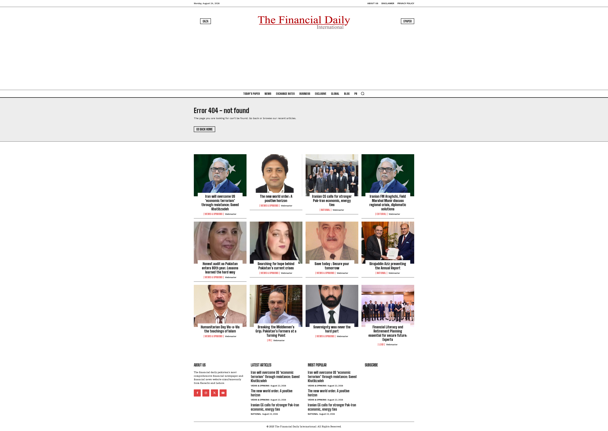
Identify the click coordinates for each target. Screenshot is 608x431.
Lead (381, 344)
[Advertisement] (304, 60)
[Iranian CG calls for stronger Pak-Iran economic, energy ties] (332, 175)
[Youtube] (223, 392)
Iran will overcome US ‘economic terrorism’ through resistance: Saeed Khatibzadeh (220, 202)
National (325, 210)
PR (269, 340)
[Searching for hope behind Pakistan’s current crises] (276, 243)
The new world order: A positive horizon (276, 198)
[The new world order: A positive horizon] (276, 175)
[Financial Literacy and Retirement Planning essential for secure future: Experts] (387, 306)
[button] (362, 93)
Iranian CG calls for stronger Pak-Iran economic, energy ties (332, 200)
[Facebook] (197, 392)
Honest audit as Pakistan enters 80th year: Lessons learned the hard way (220, 268)
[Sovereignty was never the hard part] (332, 306)
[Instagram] (205, 392)
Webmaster (230, 214)
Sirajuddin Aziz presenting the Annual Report (387, 266)
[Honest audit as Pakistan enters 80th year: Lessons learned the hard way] (220, 243)
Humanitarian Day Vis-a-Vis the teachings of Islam (220, 329)
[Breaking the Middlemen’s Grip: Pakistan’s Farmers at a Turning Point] (276, 306)
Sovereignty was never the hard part (332, 329)
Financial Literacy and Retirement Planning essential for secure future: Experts (387, 333)
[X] (214, 392)
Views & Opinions (213, 214)
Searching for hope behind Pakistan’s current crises (276, 266)
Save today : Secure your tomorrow (332, 266)
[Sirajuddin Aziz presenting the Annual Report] (387, 243)
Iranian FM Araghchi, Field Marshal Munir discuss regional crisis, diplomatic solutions (387, 202)
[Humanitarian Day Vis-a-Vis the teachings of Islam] (220, 306)
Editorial (381, 214)
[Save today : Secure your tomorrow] (332, 243)
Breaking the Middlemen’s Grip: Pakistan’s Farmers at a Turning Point (276, 331)
